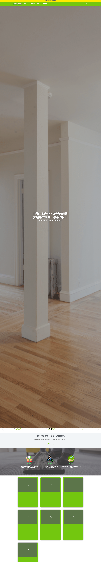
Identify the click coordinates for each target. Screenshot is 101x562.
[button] (2, 429)
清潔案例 (33, 3)
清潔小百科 (39, 3)
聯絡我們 (45, 3)
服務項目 (26, 3)
